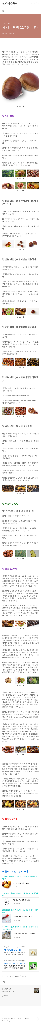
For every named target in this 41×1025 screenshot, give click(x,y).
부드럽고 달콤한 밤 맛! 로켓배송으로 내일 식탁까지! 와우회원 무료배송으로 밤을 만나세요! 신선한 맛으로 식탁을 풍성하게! (14, 953)
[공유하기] (8, 976)
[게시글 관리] (10, 976)
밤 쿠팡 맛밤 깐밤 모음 (12, 950)
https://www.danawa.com (12, 960)
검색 (33, 3)
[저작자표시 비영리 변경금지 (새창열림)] (23, 976)
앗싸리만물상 (10, 3)
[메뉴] (37, 3)
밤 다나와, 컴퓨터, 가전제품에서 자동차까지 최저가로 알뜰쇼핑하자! (14, 967)
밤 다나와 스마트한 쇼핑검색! (14, 963)
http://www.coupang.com (12, 947)
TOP (37, 1018)
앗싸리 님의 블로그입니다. (9, 991)
